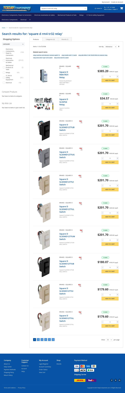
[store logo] (16, 8)
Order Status (43, 369)
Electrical (15, 83)
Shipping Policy (9, 372)
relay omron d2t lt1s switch (61, 58)
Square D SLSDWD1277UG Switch (67, 155)
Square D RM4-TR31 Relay (63, 75)
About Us (7, 364)
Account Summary (45, 367)
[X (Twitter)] (115, 380)
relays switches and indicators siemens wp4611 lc (46, 55)
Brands (65, 39)
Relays (14, 72)
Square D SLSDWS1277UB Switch (66, 264)
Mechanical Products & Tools (15, 67)
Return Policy (8, 375)
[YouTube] (119, 380)
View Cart (42, 372)
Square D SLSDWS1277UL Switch (66, 318)
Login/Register (43, 364)
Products (36, 39)
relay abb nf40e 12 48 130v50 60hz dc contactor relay (92, 55)
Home (4, 27)
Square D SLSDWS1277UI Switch (66, 291)
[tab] (36, 39)
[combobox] (63, 8)
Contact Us (25, 366)
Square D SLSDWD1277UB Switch (66, 127)
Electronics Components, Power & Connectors (15, 52)
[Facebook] (111, 380)
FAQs (23, 371)
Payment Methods (10, 369)
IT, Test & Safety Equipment (15, 78)
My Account (106, 2)
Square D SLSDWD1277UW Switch (67, 236)
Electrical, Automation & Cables (15, 60)
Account (24, 368)
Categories (50, 39)
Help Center (8, 367)
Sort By (101, 46)
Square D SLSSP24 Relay (63, 102)
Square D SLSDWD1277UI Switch (66, 182)
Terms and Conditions (10, 388)
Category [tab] (6, 44)
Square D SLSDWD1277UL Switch (66, 209)
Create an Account (117, 2)
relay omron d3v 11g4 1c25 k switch (43, 58)
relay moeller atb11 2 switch (69, 55)
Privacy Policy (21, 388)
